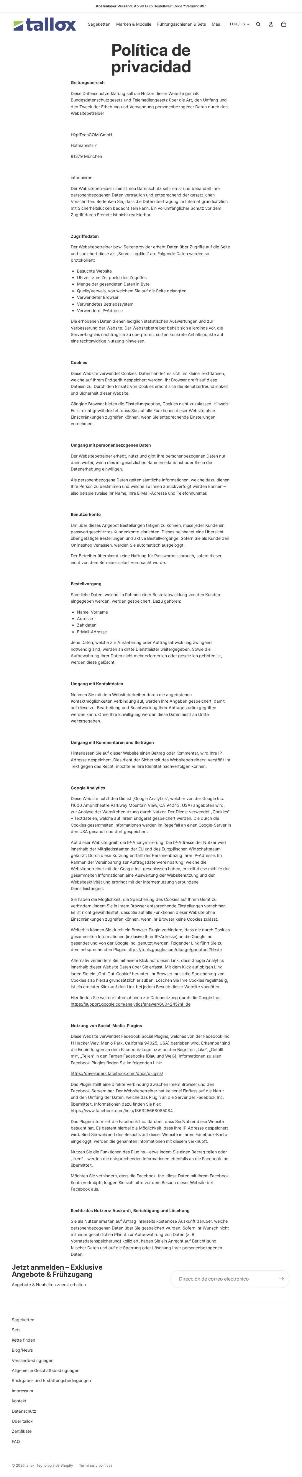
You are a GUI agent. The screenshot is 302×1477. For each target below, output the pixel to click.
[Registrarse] (281, 1279)
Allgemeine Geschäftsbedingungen (45, 1370)
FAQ (16, 1441)
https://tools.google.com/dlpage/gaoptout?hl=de (174, 949)
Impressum (22, 1390)
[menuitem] (216, 24)
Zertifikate (22, 1431)
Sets (16, 1329)
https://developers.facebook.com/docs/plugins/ (117, 1073)
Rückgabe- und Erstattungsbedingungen (51, 1380)
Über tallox (22, 1421)
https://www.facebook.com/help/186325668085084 (122, 1110)
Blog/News (22, 1350)
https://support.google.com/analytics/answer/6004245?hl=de (131, 1003)
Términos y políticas (95, 1465)
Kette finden (23, 1339)
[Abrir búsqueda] (258, 24)
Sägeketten (23, 1319)
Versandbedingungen (32, 1360)
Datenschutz (24, 1411)
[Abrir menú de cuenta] (270, 24)
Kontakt (19, 1400)
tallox (30, 1465)
